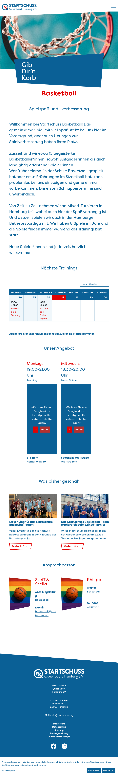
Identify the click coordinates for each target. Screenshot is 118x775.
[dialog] (59, 767)
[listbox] (94, 284)
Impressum (59, 723)
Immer (45, 429)
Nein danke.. (94, 770)
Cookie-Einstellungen (59, 736)
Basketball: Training (15, 312)
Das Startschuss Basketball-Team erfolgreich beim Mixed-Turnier (85, 523)
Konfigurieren (8, 770)
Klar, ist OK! (108, 770)
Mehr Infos (19, 546)
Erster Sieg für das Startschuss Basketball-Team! (31, 523)
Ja (35, 429)
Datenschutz (59, 726)
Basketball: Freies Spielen (44, 313)
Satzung (59, 730)
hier (25, 334)
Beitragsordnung (59, 733)
